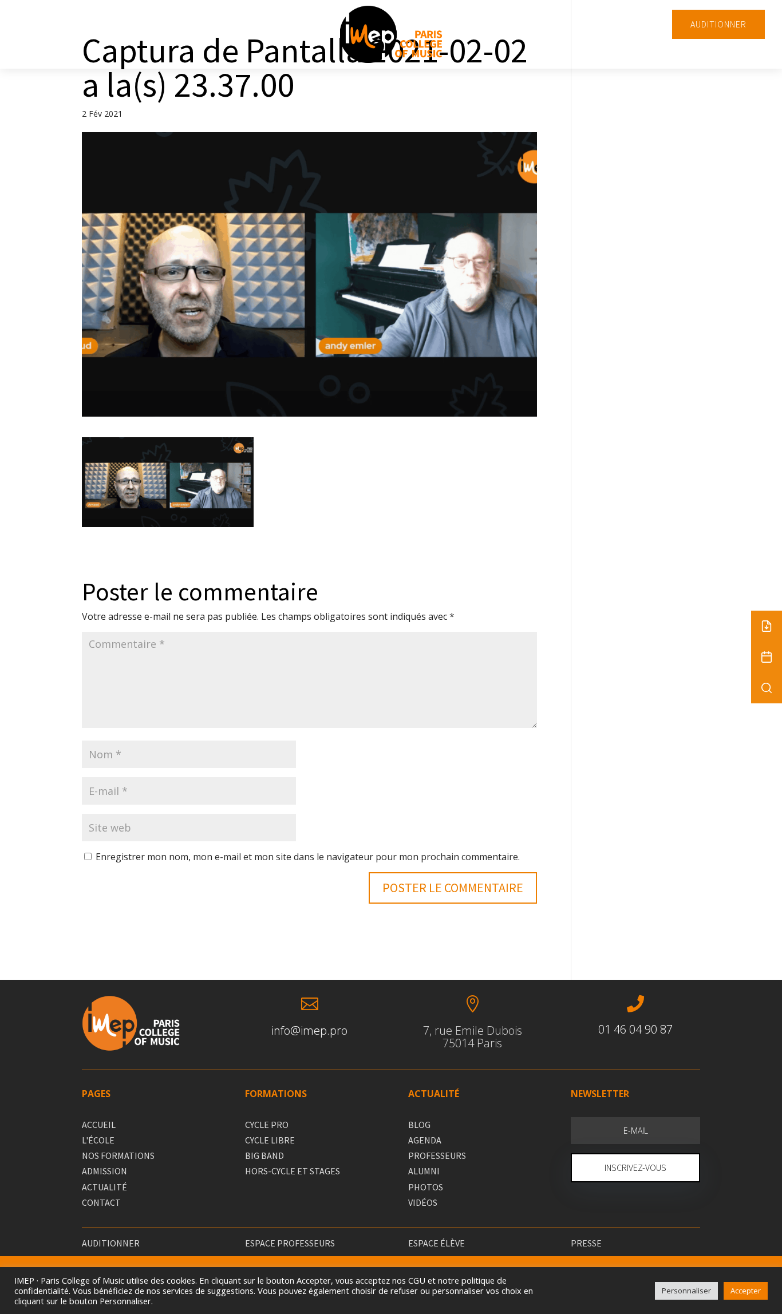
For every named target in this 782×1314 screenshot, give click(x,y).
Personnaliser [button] (686, 1290)
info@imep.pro (309, 1030)
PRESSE (586, 1243)
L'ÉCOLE (98, 1140)
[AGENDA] (766, 657)
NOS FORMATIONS (118, 1155)
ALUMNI (424, 1171)
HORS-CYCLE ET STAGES (292, 1171)
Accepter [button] (745, 1290)
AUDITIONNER (718, 24)
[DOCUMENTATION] (766, 626)
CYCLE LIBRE (270, 1140)
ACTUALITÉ (104, 1187)
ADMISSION (104, 1171)
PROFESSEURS (437, 1155)
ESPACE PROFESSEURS (290, 1243)
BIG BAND (264, 1155)
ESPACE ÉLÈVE (436, 1243)
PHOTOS (425, 1187)
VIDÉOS (422, 1202)
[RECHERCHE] (766, 687)
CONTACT (101, 1202)
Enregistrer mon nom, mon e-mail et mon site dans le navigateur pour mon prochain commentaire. (308, 856)
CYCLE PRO (267, 1124)
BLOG (419, 1124)
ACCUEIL (99, 1124)
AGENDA (424, 1140)
